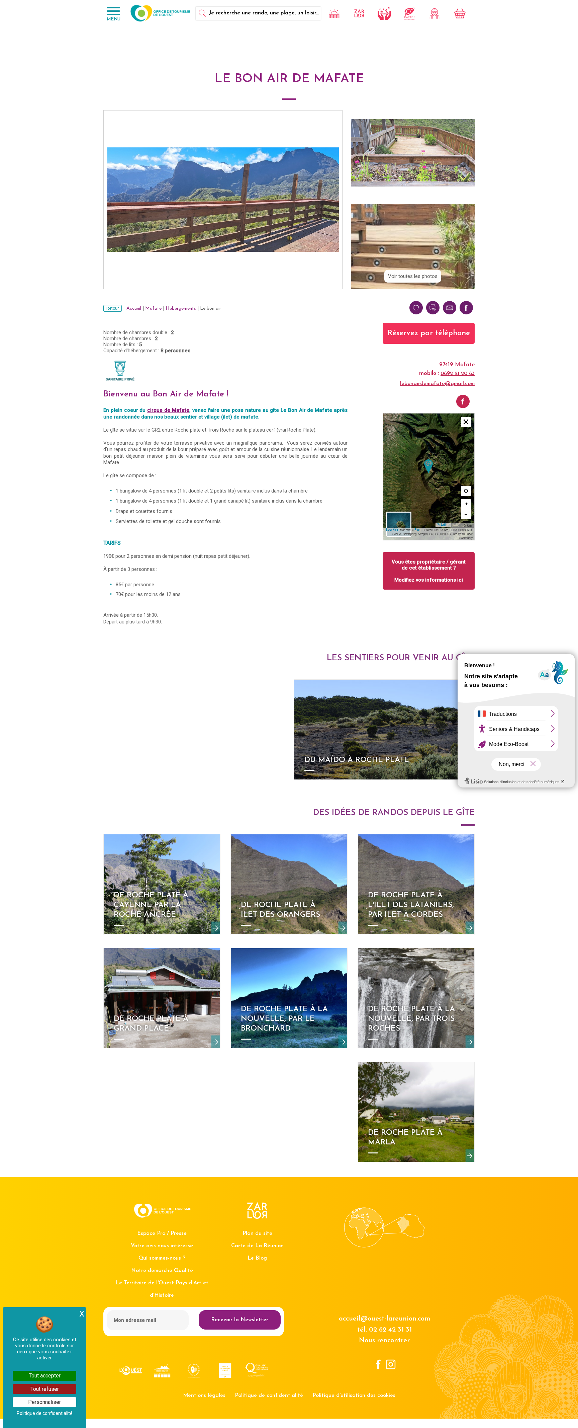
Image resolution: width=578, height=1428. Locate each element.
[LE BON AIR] (428, 466)
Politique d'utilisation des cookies (353, 1395)
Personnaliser (44, 1402)
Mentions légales (204, 1395)
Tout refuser (44, 1389)
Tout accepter (45, 1375)
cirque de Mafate (168, 410)
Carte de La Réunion (257, 1246)
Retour (112, 308)
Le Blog (257, 1258)
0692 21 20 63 (458, 373)
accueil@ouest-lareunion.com (384, 1319)
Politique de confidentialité (269, 1395)
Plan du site (257, 1233)
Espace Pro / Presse (162, 1233)
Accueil (133, 308)
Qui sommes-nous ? (161, 1258)
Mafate (153, 308)
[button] (466, 422)
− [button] (466, 514)
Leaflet (392, 530)
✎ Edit (442, 525)
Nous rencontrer (384, 1340)
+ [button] (466, 504)
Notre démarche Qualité (162, 1270)
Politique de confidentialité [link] (45, 1413)
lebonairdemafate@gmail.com (437, 383)
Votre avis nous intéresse (162, 1246)
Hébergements (181, 308)
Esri (417, 530)
